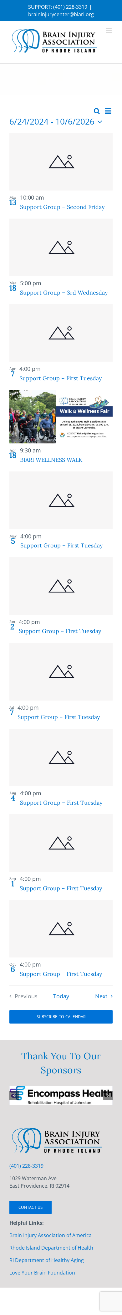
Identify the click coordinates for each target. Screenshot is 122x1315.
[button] (14, 1109)
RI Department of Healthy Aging (46, 1288)
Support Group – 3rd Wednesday (64, 292)
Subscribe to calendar (61, 1016)
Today (61, 996)
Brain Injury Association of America (50, 1264)
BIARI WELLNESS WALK (51, 459)
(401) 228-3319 (70, 6)
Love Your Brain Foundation (42, 1301)
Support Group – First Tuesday (60, 378)
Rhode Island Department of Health (51, 1276)
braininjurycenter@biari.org (61, 14)
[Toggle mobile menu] (109, 30)
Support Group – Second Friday (62, 206)
